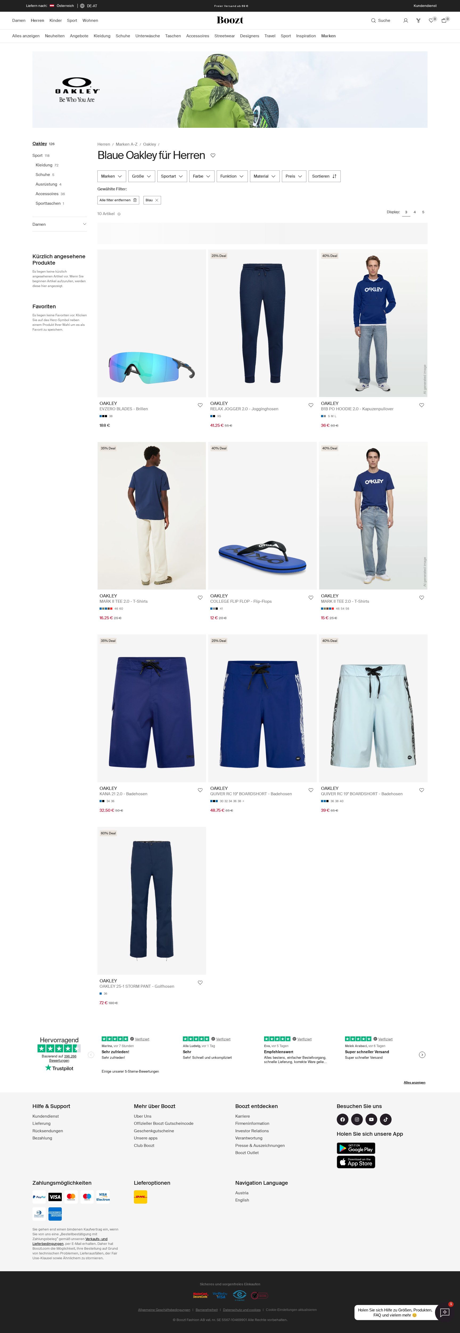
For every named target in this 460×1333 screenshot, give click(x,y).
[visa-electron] (103, 1197)
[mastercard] (71, 1197)
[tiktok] (386, 1119)
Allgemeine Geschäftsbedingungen (164, 1310)
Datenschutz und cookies (242, 1310)
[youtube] (371, 1119)
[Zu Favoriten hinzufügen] (200, 405)
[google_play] (356, 1148)
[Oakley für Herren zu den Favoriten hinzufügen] (213, 155)
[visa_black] (55, 1197)
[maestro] (87, 1197)
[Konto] (405, 20)
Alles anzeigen (414, 1082)
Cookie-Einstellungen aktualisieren (291, 1310)
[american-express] (55, 1214)
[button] (59, 224)
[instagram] (357, 1119)
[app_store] (356, 1162)
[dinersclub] (39, 1214)
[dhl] (140, 1197)
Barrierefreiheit (207, 1310)
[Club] (418, 20)
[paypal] (39, 1197)
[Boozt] (230, 20)
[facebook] (342, 1119)
